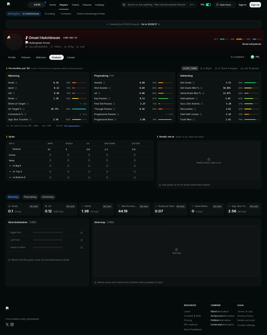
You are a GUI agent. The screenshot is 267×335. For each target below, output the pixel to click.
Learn (187, 311)
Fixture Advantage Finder (91, 13)
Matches (41, 57)
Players (64, 4)
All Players (14, 13)
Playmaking (30, 197)
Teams (75, 4)
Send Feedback (193, 329)
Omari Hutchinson (44, 38)
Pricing (188, 320)
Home (52, 4)
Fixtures (87, 4)
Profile (12, 57)
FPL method (190, 324)
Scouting (50, 13)
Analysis (56, 57)
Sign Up (255, 4)
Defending (48, 197)
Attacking (13, 197)
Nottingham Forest (39, 42)
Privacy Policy (245, 315)
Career (71, 57)
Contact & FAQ (192, 315)
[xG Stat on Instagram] (12, 324)
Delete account (246, 320)
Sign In (242, 4)
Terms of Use (245, 311)
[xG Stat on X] (7, 324)
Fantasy (99, 4)
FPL (203, 4)
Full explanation (72, 126)
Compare (66, 13)
